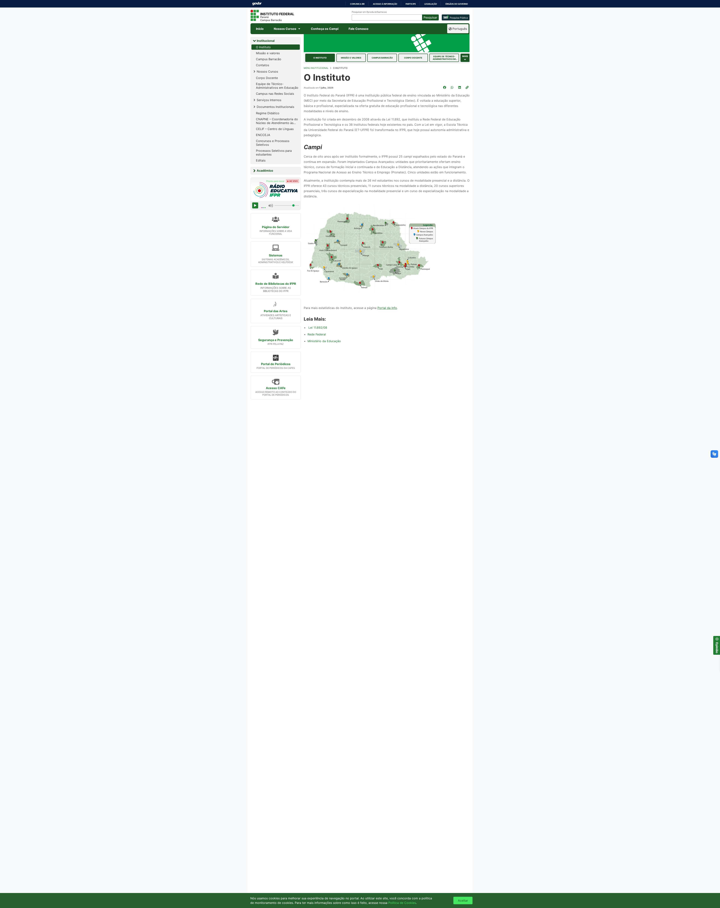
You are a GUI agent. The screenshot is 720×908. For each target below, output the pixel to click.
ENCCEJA (263, 135)
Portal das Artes (275, 311)
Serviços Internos (269, 100)
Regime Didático (267, 113)
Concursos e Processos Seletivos (272, 143)
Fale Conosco (358, 29)
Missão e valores (268, 53)
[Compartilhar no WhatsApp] (452, 87)
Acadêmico (265, 170)
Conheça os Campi (324, 29)
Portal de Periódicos (275, 364)
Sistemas (275, 255)
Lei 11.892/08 (317, 327)
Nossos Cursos (285, 29)
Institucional (265, 41)
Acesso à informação (385, 4)
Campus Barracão (268, 59)
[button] (467, 87)
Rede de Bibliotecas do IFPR (275, 284)
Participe (411, 4)
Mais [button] (465, 56)
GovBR (257, 3)
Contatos (262, 65)
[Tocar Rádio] (255, 205)
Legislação (430, 4)
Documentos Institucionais (275, 107)
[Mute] (270, 205)
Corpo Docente (267, 78)
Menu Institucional (316, 68)
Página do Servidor (276, 227)
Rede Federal (317, 334)
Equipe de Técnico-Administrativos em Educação (277, 85)
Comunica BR (357, 4)
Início (260, 29)
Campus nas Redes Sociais (275, 93)
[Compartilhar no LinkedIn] (460, 87)
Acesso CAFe (276, 388)
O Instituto (263, 47)
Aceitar (463, 900)
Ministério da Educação (324, 341)
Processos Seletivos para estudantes (274, 152)
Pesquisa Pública (459, 17)
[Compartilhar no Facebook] (445, 87)
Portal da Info (387, 308)
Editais (261, 160)
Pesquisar (430, 17)
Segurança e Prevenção (275, 340)
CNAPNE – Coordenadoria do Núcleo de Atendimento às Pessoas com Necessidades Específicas (277, 121)
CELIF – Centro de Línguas (275, 129)
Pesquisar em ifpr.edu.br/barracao (369, 12)
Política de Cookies (402, 903)
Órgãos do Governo (456, 4)
